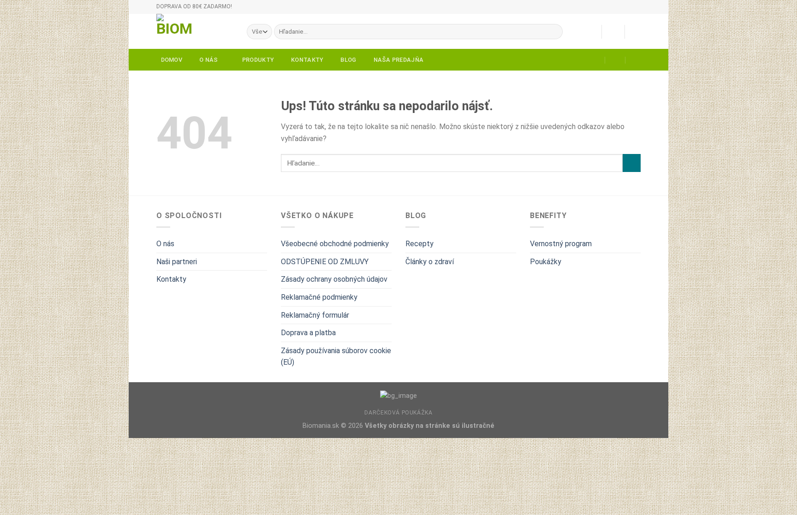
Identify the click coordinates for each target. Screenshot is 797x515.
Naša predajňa (398, 59)
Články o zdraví (429, 261)
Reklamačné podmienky (319, 297)
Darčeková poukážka (398, 412)
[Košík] (636, 32)
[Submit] (553, 32)
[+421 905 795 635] (636, 60)
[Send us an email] (645, 11)
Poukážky (545, 261)
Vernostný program (561, 243)
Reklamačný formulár (315, 315)
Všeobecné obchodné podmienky (335, 243)
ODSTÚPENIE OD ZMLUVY (325, 261)
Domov (171, 59)
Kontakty (307, 59)
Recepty (419, 243)
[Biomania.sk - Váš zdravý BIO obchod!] (194, 31)
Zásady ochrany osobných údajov (334, 279)
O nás (208, 59)
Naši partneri (176, 261)
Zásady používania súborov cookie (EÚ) (336, 356)
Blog (348, 59)
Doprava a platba (308, 332)
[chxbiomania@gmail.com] (595, 60)
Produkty (258, 59)
